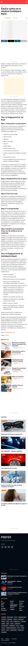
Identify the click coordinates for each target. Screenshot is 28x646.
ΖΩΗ (11, 621)
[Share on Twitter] (11, 41)
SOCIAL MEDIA (10, 617)
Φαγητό (20, 610)
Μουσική (12, 607)
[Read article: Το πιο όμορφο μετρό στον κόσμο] (14, 460)
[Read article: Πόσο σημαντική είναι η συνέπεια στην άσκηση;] (6, 362)
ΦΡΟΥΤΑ (3, 630)
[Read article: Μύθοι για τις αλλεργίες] (6, 379)
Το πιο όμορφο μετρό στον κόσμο (9, 468)
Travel (2, 606)
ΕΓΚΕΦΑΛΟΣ (10, 619)
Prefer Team (8, 17)
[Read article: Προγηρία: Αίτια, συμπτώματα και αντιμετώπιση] (6, 371)
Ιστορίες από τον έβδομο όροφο (14, 605)
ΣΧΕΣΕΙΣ (21, 625)
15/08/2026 (21, 388)
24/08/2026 (21, 363)
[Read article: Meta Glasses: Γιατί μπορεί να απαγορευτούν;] (14, 426)
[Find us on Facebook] (2, 547)
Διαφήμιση (7, 638)
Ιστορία (11, 603)
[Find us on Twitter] (9, 547)
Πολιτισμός (21, 601)
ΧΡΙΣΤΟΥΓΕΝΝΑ (13, 630)
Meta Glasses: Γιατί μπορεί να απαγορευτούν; (11, 434)
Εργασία (12, 601)
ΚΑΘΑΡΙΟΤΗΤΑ (17, 621)
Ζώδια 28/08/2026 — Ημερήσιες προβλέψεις (11, 451)
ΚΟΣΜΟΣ (3, 623)
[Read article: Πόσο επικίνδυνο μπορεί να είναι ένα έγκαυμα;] (6, 354)
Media (2, 604)
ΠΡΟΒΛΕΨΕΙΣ (12, 625)
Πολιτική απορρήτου (5, 640)
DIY (1, 601)
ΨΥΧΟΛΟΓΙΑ (4, 632)
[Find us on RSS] (12, 547)
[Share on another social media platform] (24, 41)
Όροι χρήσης (14, 638)
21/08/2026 (21, 371)
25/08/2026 (21, 354)
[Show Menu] (1, 2)
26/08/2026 (21, 347)
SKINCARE (4, 617)
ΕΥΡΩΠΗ (3, 621)
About (2, 638)
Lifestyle (3, 603)
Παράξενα (4, 490)
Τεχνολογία (21, 606)
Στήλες (20, 604)
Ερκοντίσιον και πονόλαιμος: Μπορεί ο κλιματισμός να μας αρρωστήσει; (19, 344)
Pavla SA (13, 642)
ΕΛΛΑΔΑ (15, 619)
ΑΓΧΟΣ (15, 617)
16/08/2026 (21, 378)
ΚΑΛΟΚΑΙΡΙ (23, 621)
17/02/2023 (15, 17)
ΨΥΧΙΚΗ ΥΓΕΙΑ (20, 630)
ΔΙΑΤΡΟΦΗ (4, 619)
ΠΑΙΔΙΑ (12, 623)
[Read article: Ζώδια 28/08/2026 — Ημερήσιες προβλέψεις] (14, 443)
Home (2, 6)
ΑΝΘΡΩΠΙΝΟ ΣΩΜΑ (22, 617)
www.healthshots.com (9, 332)
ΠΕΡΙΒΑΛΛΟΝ (17, 623)
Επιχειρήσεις (4, 610)
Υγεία (5, 6)
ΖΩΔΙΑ (8, 621)
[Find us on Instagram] (5, 547)
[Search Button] (26, 2)
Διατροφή (3, 608)
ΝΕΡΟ (8, 623)
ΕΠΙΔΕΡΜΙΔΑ (21, 619)
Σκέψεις (21, 603)
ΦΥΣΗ (8, 630)
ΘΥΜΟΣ (7, 335)
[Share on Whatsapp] (17, 41)
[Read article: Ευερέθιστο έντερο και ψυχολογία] (6, 388)
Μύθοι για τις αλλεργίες (18, 376)
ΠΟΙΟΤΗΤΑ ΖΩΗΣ (5, 625)
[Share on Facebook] (4, 41)
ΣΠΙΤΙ (17, 625)
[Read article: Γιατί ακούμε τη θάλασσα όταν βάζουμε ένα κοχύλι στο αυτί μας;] (14, 495)
